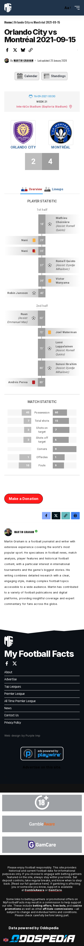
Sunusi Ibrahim (66, 364)
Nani (24, 240)
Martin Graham (23, 60)
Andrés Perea (18, 382)
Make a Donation (23, 498)
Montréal (60, 147)
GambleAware (34, 890)
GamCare (55, 890)
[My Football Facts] (7, 7)
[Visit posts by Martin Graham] (6, 60)
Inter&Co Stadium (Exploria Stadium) (42, 106)
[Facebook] (6, 663)
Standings (58, 76)
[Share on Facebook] (7, 50)
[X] (14, 663)
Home (8, 22)
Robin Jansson (17, 293)
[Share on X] (15, 50)
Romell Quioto (65, 261)
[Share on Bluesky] (23, 50)
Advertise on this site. (42, 767)
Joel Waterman (66, 332)
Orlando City (23, 147)
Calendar (30, 76)
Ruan (24, 314)
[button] (59, 8)
